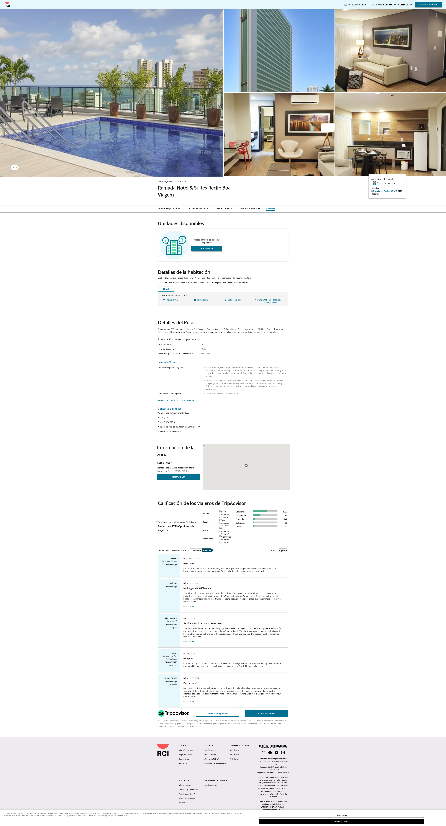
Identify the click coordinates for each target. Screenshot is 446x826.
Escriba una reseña (266, 713)
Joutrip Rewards (210, 785)
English (282, 550)
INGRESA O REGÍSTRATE (428, 4)
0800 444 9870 (273, 770)
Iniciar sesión (207, 248)
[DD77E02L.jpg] (279, 50)
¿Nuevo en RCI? (210, 759)
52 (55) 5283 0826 (282, 772)
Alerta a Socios (185, 785)
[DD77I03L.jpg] (390, 134)
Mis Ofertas (234, 750)
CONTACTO (404, 4)
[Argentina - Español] (346, 4)
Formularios (184, 759)
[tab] (169, 208)
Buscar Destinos (236, 754)
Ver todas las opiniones (217, 713)
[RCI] (7, 4)
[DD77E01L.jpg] (111, 93)
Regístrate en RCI (186, 754)
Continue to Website (341, 821)
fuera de (207, 550)
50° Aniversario (210, 754)
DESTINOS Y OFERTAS (383, 4)
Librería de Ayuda (186, 750)
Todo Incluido (235, 759)
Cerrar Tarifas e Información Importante (176, 400)
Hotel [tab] (166, 289)
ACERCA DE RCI (359, 4)
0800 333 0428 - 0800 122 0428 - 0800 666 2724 (273, 762)
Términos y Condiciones (188, 789)
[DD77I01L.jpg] (390, 50)
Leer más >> (188, 606)
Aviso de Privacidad (187, 798)
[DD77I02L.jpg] (279, 134)
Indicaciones (178, 477)
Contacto (183, 763)
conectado (196, 550)
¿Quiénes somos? (211, 750)
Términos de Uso (186, 794)
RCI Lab (182, 803)
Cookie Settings (341, 815)
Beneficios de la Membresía (215, 763)
